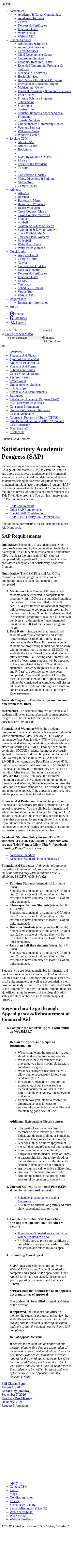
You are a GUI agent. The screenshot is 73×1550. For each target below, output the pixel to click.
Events (14, 1490)
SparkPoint (25, 105)
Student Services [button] (20, 40)
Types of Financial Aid (24, 359)
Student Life (26, 109)
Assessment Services (31, 47)
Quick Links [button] (18, 251)
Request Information (15, 1405)
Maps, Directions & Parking (36, 178)
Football (23, 218)
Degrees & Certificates (32, 25)
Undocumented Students (25, 384)
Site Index (20, 318)
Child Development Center (35, 54)
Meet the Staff (19, 428)
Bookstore (24, 149)
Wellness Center (28, 135)
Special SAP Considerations (28, 513)
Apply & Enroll (28, 255)
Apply (14, 306)
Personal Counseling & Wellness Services (44, 91)
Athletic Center (27, 145)
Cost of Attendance (22, 414)
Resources (16, 395)
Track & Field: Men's (31, 233)
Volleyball (24, 240)
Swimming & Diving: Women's (38, 229)
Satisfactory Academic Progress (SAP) (34, 399)
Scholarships (26, 102)
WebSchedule (26, 32)
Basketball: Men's (29, 200)
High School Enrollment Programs (40, 80)
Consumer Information (24, 406)
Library (22, 160)
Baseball (23, 197)
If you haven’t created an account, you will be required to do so (42, 1235)
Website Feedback (21, 1519)
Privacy (14, 1501)
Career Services (28, 51)
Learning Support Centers (34, 156)
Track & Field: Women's (33, 237)
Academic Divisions (31, 18)
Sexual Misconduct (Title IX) (28, 1508)
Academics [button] (17, 11)
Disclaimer (61, 337)
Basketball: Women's (31, 204)
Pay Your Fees (19, 377)
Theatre (23, 167)
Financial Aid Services (32, 73)
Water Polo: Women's (31, 248)
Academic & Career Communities (39, 14)
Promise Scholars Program (35, 98)
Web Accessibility (21, 1512)
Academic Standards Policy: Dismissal (34, 858)
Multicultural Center (31, 87)
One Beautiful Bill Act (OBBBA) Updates (37, 421)
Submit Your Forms (22, 370)
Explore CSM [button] (19, 138)
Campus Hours (27, 259)
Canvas (22, 22)
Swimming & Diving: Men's (36, 226)
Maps (13, 1494)
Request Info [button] (18, 299)
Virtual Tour (25, 182)
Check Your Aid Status (24, 373)
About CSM (26, 142)
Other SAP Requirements (26, 509)
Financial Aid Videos (23, 355)
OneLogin (24, 284)
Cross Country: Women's (34, 215)
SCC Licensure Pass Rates (27, 403)
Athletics (23, 193)
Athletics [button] (15, 189)
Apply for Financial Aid (25, 362)
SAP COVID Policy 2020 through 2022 (35, 517)
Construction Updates (32, 175)
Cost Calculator (20, 424)
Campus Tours (27, 186)
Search (19, 322)
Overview (16, 352)
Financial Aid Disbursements (28, 392)
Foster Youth (18, 381)
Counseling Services (31, 58)
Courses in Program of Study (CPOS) (34, 417)
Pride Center (26, 94)
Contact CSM (18, 1486)
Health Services (28, 76)
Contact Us (17, 432)
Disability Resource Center (35, 62)
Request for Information (33, 302)
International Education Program (38, 83)
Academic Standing (22, 855)
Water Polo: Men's (29, 244)
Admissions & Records (32, 43)
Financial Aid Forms (23, 366)
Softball (23, 222)
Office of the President (32, 164)
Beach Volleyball (29, 207)
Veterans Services (29, 127)
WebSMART (26, 36)
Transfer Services (29, 120)
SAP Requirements (22, 506)
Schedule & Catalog (31, 288)
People (19, 313)
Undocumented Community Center (40, 124)
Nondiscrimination (21, 1497)
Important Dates (28, 29)
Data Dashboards (29, 269)
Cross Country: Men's (32, 211)
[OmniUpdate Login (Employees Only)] (36, 1476)
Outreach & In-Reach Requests (30, 410)
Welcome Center (28, 131)
